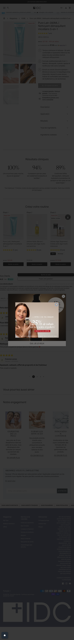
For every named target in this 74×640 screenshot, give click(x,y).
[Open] (4, 635)
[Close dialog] (56, 304)
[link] (37, 320)
